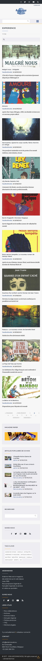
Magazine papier (21, 436)
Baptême (8, 557)
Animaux (20, 552)
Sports (16, 560)
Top (38, 658)
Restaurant (9, 560)
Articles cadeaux (26, 554)
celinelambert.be (8, 659)
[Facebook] (21, 2)
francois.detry (17, 478)
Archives (7, 613)
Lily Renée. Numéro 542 (10, 181)
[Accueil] (21, 15)
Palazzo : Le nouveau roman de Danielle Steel (18, 329)
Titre (4, 34)
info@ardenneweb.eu (9, 642)
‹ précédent (21, 413)
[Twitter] (25, 2)
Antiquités (27, 552)
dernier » (27, 418)
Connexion (37, 5)
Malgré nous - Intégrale (10, 69)
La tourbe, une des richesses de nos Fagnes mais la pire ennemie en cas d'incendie (25, 474)
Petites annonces (10, 620)
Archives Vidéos (9, 616)
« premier (9, 413)
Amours (5, 106)
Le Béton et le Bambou (10, 400)
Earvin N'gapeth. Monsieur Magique (15, 218)
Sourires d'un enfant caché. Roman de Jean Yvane (20, 293)
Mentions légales (10, 625)
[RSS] (37, 2)
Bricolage (22, 557)
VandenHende (7, 72)
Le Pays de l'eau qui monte (12, 364)
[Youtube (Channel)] (33, 2)
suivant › (16, 418)
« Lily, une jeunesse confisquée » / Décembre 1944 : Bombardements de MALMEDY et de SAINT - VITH (25, 484)
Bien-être (15, 557)
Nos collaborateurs (10, 611)
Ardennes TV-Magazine (12, 554)
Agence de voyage (10, 552)
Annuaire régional (10, 618)
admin (15, 460)
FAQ (5, 623)
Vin (21, 560)
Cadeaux (29, 557)
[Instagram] (29, 2)
